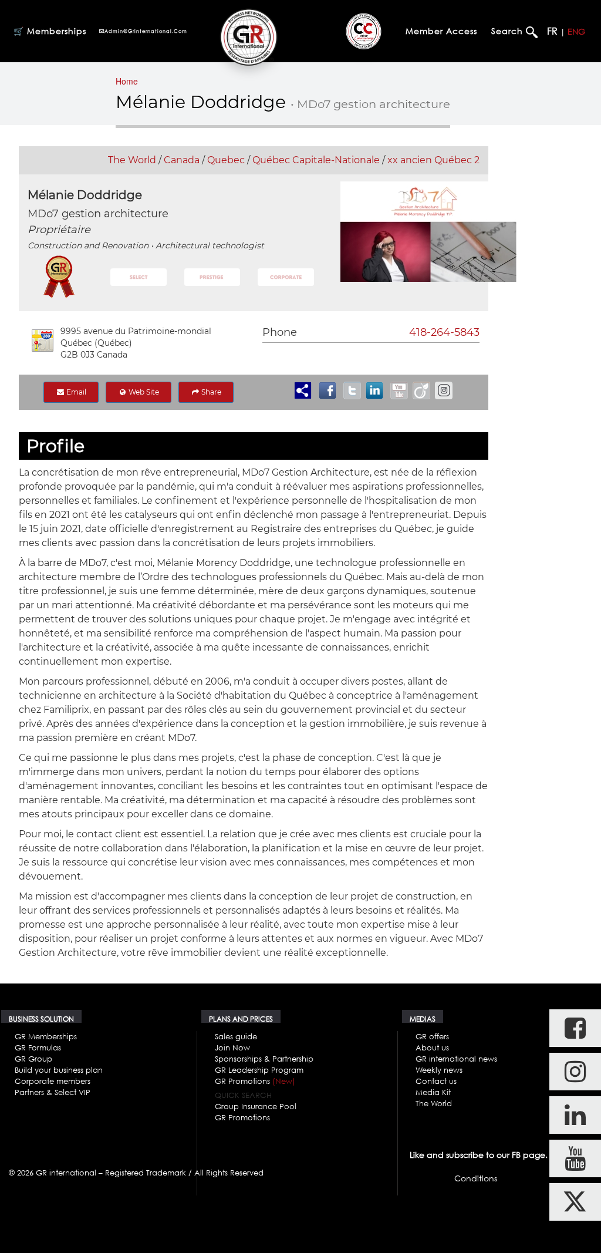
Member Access (441, 31)
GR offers (432, 1036)
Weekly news (439, 1070)
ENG (576, 31)
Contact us (436, 1081)
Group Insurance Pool (255, 1106)
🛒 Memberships (49, 31)
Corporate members (52, 1081)
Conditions (475, 1178)
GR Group (33, 1058)
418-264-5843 (444, 332)
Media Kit (433, 1092)
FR (552, 31)
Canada (182, 160)
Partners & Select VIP (52, 1092)
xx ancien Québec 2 (433, 160)
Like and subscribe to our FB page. (479, 1154)
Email (75, 392)
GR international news (456, 1058)
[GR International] (248, 37)
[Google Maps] (42, 340)
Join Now (232, 1047)
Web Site (143, 392)
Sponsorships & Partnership (264, 1058)
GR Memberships (46, 1036)
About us (432, 1047)
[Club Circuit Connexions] (363, 31)
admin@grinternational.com (145, 31)
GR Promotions (255, 1081)
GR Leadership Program (259, 1070)
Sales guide (236, 1036)
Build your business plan (59, 1070)
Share (210, 392)
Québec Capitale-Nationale (316, 160)
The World (132, 160)
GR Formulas (38, 1047)
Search (508, 31)
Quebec (226, 160)
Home (127, 81)
